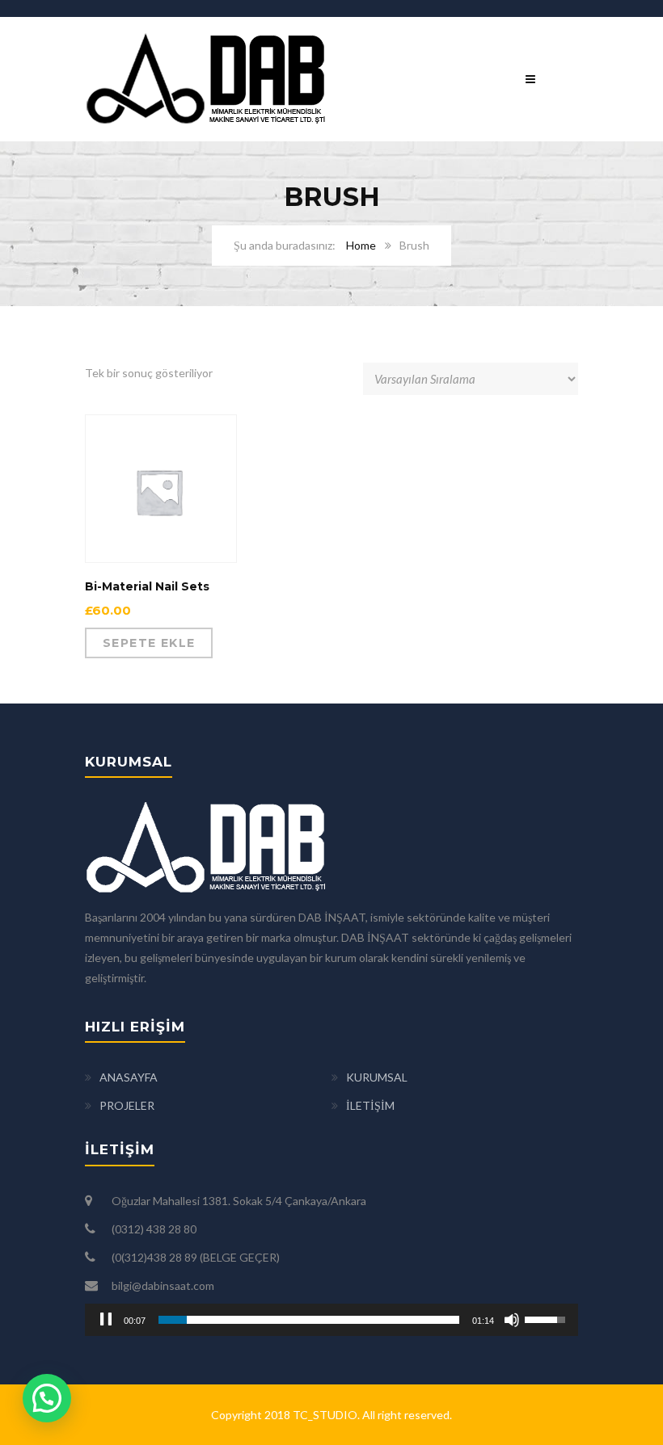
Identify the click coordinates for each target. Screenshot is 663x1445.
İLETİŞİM (370, 1105)
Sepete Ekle (149, 643)
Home (361, 245)
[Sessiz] (512, 1320)
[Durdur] (106, 1320)
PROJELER (126, 1105)
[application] (331, 1320)
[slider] (308, 1320)
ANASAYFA (128, 1077)
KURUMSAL (377, 1077)
